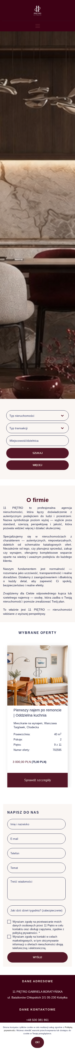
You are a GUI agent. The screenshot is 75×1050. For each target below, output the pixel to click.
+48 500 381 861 (37, 1020)
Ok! (37, 1042)
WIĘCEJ (37, 465)
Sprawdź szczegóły (37, 780)
